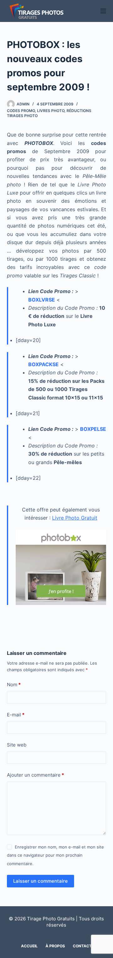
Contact (82, 946)
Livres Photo (50, 110)
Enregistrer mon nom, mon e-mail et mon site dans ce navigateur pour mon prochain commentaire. (55, 855)
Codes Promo (21, 110)
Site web (16, 745)
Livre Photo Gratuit (74, 518)
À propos (55, 946)
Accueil (29, 946)
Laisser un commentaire (40, 881)
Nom (14, 685)
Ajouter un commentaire (35, 775)
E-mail (15, 715)
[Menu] (103, 11)
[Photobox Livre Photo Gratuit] (61, 567)
